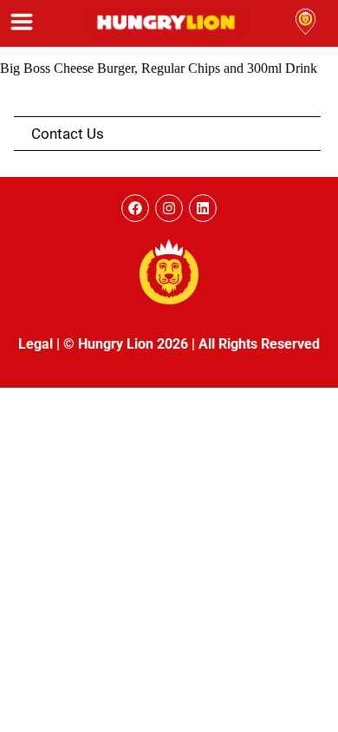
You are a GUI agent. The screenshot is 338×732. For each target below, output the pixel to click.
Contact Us (67, 133)
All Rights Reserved (259, 344)
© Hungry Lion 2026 (125, 344)
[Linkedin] (203, 208)
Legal (35, 344)
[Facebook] (135, 208)
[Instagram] (169, 208)
